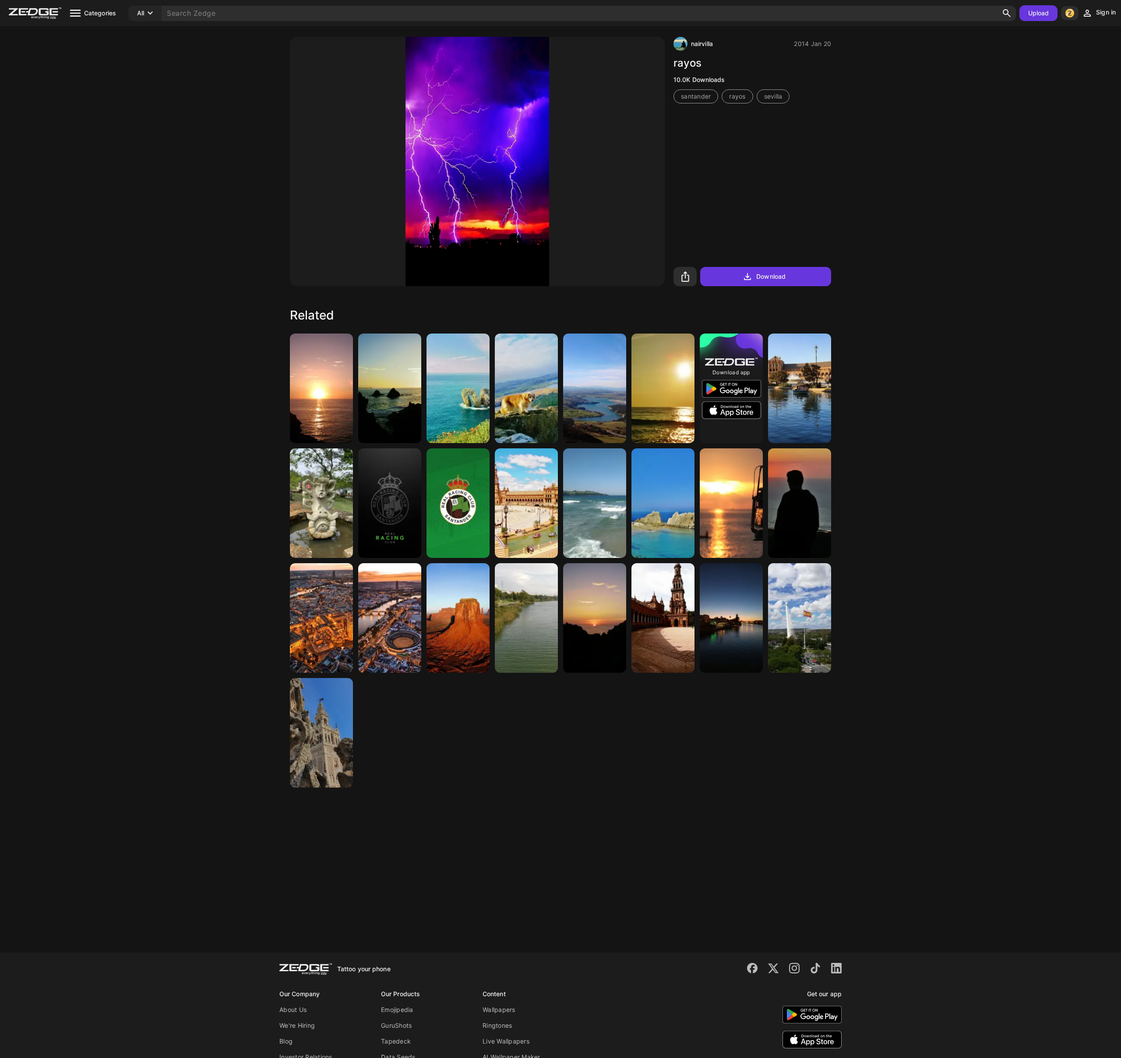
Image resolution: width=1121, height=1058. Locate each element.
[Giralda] (321, 733)
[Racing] (389, 503)
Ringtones (497, 1025)
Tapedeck (396, 1041)
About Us (293, 1009)
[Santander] (321, 388)
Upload (1038, 13)
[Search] (1007, 13)
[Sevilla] (799, 388)
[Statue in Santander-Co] (321, 503)
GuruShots (396, 1025)
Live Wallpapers (506, 1041)
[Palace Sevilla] (662, 618)
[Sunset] (389, 388)
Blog (286, 1041)
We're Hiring (297, 1025)
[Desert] (458, 618)
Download (771, 276)
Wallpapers (499, 1009)
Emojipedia (397, 1009)
